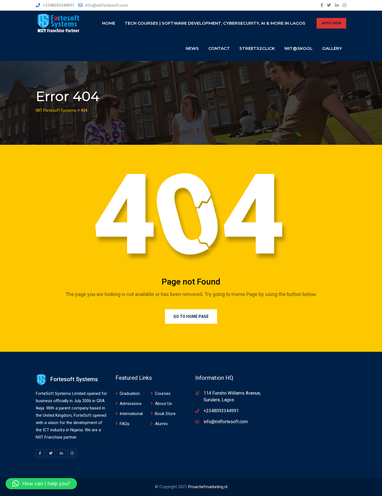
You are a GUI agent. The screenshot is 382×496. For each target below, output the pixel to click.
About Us (163, 403)
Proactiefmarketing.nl (207, 486)
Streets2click (257, 48)
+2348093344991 (58, 5)
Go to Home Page (191, 316)
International (131, 413)
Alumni (161, 423)
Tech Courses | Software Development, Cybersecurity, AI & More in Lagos (215, 23)
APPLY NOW (331, 23)
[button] (41, 483)
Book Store (165, 413)
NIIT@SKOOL (298, 48)
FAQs (124, 423)
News (192, 48)
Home (108, 23)
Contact (219, 48)
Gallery (332, 48)
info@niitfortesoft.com (106, 5)
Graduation (130, 393)
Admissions (131, 403)
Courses (163, 393)
